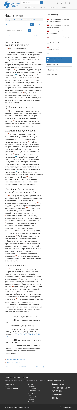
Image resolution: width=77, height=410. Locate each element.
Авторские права (35, 390)
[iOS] (53, 398)
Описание (9, 25)
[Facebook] (58, 387)
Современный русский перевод (58, 38)
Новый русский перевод (56, 43)
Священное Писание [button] (29, 7)
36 (39, 25)
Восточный (24, 20)
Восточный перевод (54, 48)
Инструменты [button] (54, 7)
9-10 (35, 334)
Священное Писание (12, 20)
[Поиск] (41, 2)
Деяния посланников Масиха (55, 380)
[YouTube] (61, 387)
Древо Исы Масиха (12, 388)
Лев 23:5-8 (22, 359)
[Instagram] (66, 387)
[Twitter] (53, 391)
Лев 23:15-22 (16, 362)
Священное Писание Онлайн (15, 4)
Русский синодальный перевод (58, 20)
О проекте (33, 388)
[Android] (57, 398)
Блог (8, 387)
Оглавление (18, 25)
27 (9, 35)
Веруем (32, 387)
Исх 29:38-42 (9, 361)
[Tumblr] (57, 391)
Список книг (22, 367)
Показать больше (52, 65)
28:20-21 (18, 334)
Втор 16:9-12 (9, 362)
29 (35, 35)
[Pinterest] (60, 391)
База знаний (33, 398)
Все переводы (53, 74)
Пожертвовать (68, 407)
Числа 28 (32, 20)
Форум (32, 401)
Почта (32, 399)
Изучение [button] (43, 7)
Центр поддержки (35, 396)
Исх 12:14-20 (16, 359)
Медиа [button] (64, 7)
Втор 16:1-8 (9, 359)
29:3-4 (30, 334)
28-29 (25, 334)
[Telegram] (69, 387)
